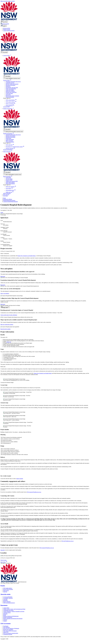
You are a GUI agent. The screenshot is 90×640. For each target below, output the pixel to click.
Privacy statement (6, 601)
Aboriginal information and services (13, 81)
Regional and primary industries (12, 95)
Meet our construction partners (7, 324)
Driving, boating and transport (12, 84)
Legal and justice (9, 93)
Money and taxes (9, 140)
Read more (3, 276)
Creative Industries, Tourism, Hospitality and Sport (13, 611)
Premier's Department (7, 617)
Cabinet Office (6, 607)
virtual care (8, 341)
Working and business (8, 133)
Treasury (5, 620)
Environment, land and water (12, 87)
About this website (5, 594)
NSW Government (6, 623)
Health (4, 615)
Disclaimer (5, 600)
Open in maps (3, 560)
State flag (5, 591)
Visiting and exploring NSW (12, 181)
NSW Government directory (9, 602)
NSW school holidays (10, 183)
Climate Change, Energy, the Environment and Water (14, 609)
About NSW (8, 177)
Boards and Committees (8, 629)
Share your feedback (5, 293)
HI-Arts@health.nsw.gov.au (67, 541)
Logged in (4, 25)
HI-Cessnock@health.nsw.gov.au (34, 492)
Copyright (5, 599)
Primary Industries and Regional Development (12, 618)
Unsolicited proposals (7, 634)
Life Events (8, 94)
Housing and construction (11, 92)
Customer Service (7, 612)
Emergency (8, 86)
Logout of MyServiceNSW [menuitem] (8, 30)
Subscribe (3, 550)
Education (5, 613)
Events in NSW (9, 180)
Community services (10, 82)
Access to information (7, 596)
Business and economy (10, 135)
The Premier (5, 626)
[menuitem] (6, 28)
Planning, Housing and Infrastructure (11, 616)
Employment (8, 138)
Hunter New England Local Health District (27, 255)
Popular (3, 585)
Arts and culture (9, 178)
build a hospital (20, 478)
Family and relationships (11, 88)
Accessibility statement (8, 598)
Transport (5, 619)
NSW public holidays (10, 182)
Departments (4, 605)
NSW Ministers (6, 627)
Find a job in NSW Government (10, 630)
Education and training (10, 85)
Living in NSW (7, 80)
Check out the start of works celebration (9, 315)
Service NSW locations (8, 589)
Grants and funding (10, 89)
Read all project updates (5, 329)
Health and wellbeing (10, 91)
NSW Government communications (10, 633)
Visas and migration (10, 97)
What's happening (7, 176)
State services (6, 590)
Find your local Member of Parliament (11, 628)
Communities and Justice (8, 610)
